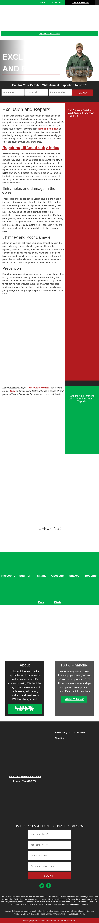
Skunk (41, 575)
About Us (59, 738)
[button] (95, 17)
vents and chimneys (48, 129)
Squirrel (24, 575)
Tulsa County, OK (63, 733)
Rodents (91, 575)
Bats (41, 602)
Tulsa (12, 391)
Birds (57, 602)
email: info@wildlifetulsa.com (25, 776)
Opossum (57, 575)
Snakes (74, 575)
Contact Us (79, 733)
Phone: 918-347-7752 (24, 781)
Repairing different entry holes (30, 147)
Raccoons (8, 575)
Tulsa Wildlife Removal (38, 388)
